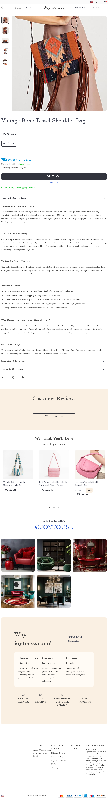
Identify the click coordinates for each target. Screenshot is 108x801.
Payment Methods (58, 761)
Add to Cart (54, 176)
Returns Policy (57, 757)
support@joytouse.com (42, 750)
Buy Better (54, 521)
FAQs (53, 764)
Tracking (54, 768)
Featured (95, 8)
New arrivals (80, 8)
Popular (30, 8)
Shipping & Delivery (59, 753)
